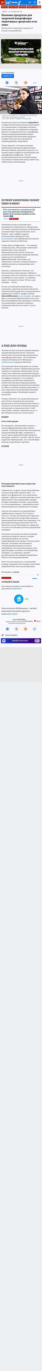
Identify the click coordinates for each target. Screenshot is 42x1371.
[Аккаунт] (39, 2)
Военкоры (22, 7)
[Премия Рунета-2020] (19, 2)
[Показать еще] (35, 82)
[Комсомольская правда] (11, 2)
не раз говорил (24, 296)
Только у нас (13, 7)
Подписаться (7, 76)
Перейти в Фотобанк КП (23, 118)
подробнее (16, 588)
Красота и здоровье (11, 635)
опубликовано (7, 362)
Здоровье (4, 11)
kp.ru (39, 621)
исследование (7, 238)
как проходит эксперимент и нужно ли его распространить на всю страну (19, 213)
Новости (4, 7)
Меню (2, 2)
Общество (5, 218)
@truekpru (13, 613)
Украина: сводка (32, 7)
